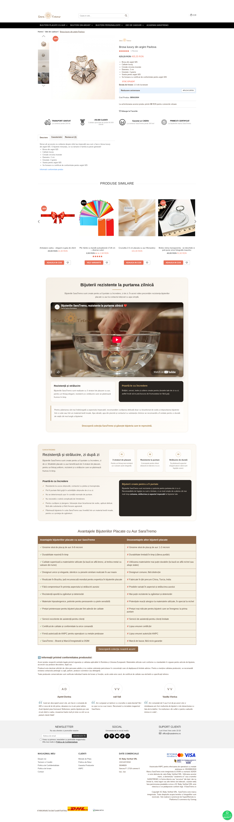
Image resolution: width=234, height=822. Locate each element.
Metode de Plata (84, 759)
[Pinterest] (111, 736)
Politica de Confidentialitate (67, 742)
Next (43, 85)
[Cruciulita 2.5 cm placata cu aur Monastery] (136, 217)
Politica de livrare (44, 768)
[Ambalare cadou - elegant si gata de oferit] (57, 217)
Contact (41, 772)
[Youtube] (117, 736)
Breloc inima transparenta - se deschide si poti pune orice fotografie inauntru (177, 249)
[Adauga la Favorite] (68, 262)
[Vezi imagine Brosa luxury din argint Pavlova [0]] (43, 43)
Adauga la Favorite (129, 111)
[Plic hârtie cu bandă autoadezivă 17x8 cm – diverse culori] (97, 217)
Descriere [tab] (44, 138)
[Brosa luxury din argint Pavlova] (83, 67)
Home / (41, 32)
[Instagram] (127, 736)
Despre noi (42, 759)
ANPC (80, 768)
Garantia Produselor (86, 765)
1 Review (134, 51)
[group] (83, 67)
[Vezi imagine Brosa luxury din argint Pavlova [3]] (43, 78)
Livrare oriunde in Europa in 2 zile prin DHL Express (79, 812)
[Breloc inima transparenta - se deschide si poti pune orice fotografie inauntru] (176, 217)
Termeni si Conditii (45, 762)
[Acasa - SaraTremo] (51, 15)
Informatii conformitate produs (51, 169)
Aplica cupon (188, 90)
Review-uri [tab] (70, 137)
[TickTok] (122, 736)
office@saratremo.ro (171, 733)
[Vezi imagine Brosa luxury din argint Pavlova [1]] (43, 55)
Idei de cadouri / (52, 32)
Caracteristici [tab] (56, 137)
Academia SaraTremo (157, 25)
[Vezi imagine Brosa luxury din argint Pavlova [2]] (43, 66)
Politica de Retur (84, 762)
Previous (43, 36)
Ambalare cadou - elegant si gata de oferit (58, 248)
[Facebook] (106, 736)
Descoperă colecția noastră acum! (117, 649)
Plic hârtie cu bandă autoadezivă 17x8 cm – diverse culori (97, 249)
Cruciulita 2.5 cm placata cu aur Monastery (137, 248)
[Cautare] (126, 16)
